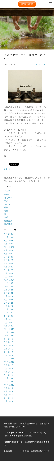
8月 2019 (8, 339)
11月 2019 (9, 332)
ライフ (7, 204)
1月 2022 (8, 276)
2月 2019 (8, 352)
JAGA (6, 194)
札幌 (6, 207)
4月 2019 (8, 345)
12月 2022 (9, 247)
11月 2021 (9, 283)
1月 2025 (8, 234)
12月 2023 (9, 237)
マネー (7, 201)
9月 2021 (8, 289)
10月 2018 (9, 362)
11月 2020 (9, 312)
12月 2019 (9, 329)
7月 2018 (8, 368)
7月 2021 (8, 296)
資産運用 (8, 224)
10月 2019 (9, 335)
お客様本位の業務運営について (35, 451)
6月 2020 (8, 316)
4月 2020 (8, 319)
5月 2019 (8, 342)
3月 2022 (8, 270)
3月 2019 (8, 348)
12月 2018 (9, 358)
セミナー (8, 197)
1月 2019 (8, 355)
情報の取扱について (13, 442)
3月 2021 (8, 302)
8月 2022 (8, 253)
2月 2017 (8, 398)
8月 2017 (8, 388)
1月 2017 (8, 401)
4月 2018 (8, 371)
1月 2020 (8, 325)
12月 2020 (9, 309)
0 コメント (41, 64)
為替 (6, 217)
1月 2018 (8, 375)
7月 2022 (8, 257)
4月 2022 (8, 266)
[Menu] (50, 3)
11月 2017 (9, 381)
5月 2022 (8, 263)
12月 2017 (9, 378)
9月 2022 (8, 250)
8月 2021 (8, 293)
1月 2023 (8, 243)
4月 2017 (8, 394)
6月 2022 (8, 260)
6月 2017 (8, 391)
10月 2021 (9, 286)
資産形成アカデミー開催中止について (25, 56)
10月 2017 (9, 385)
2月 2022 (8, 273)
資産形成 (8, 220)
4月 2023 (8, 240)
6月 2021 (8, 299)
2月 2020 (8, 322)
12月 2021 (9, 279)
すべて (7, 191)
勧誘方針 (8, 451)
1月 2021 (8, 306)
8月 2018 (8, 365)
